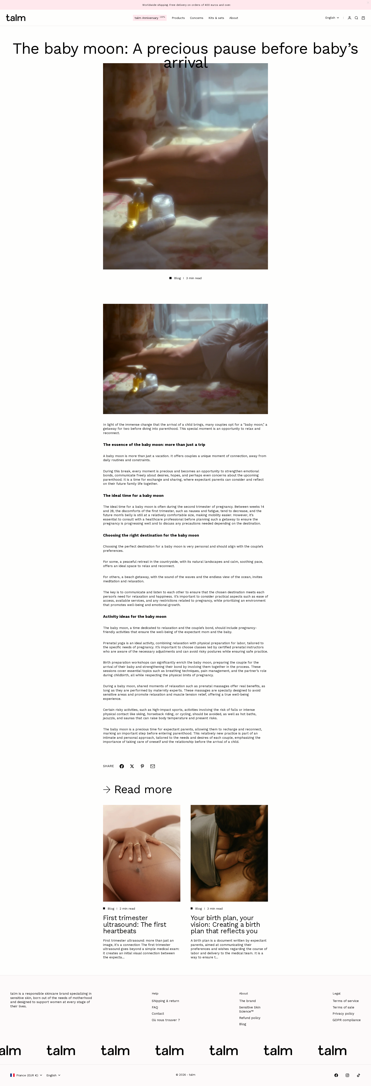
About (233, 18)
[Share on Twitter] (132, 766)
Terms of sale (343, 1007)
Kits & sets (216, 18)
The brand (247, 1001)
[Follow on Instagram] (347, 1075)
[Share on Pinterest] (142, 766)
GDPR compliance (347, 1020)
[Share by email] (152, 766)
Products (178, 18)
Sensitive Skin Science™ (249, 1009)
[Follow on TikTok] (358, 1075)
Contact (158, 1014)
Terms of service (346, 1001)
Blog (177, 278)
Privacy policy (343, 1014)
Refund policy (249, 1018)
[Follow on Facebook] (336, 1075)
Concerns (196, 18)
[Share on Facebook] (121, 766)
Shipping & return (165, 1001)
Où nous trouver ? (166, 1020)
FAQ (155, 1007)
